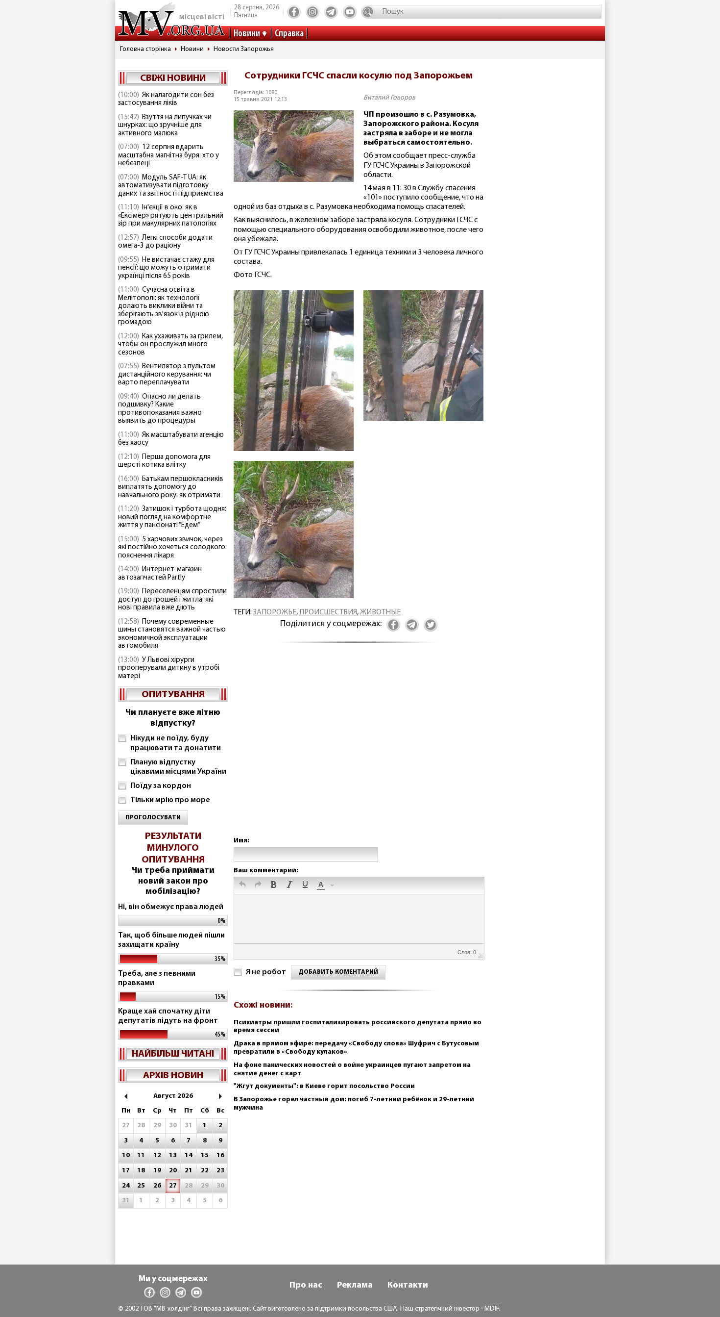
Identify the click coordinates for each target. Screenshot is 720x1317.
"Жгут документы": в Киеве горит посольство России (324, 1086)
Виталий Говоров (389, 97)
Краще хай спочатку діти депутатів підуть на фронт (168, 1016)
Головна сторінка (145, 49)
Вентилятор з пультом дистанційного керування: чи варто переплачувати (167, 374)
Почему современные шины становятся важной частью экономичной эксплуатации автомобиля (172, 634)
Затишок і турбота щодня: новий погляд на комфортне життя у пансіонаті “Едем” (172, 517)
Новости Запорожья (244, 49)
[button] (242, 885)
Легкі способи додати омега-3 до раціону (165, 242)
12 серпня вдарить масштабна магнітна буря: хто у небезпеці (168, 155)
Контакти (407, 1285)
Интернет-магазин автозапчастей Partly (160, 574)
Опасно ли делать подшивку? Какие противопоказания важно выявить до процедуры (160, 409)
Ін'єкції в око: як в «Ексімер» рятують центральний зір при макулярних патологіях (170, 216)
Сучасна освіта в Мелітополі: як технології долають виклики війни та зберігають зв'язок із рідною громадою (163, 306)
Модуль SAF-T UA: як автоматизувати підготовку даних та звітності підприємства (170, 186)
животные (380, 612)
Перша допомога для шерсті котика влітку (164, 461)
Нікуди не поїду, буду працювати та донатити (175, 743)
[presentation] (242, 885)
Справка (289, 34)
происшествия (328, 612)
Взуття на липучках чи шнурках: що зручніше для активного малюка (165, 125)
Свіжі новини (173, 78)
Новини (247, 34)
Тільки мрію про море (170, 800)
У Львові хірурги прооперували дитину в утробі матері (168, 668)
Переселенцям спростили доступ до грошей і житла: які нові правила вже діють (172, 599)
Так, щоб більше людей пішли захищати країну (171, 940)
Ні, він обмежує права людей (170, 907)
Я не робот (266, 972)
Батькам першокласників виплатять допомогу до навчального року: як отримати (170, 487)
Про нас (305, 1285)
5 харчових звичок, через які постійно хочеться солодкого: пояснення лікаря (172, 547)
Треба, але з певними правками (156, 978)
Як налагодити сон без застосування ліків (166, 99)
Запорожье (274, 612)
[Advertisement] (358, 749)
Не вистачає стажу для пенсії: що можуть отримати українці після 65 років (166, 268)
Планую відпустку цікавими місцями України (178, 767)
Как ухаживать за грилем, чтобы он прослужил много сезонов (170, 344)
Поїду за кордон (160, 786)
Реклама (355, 1285)
